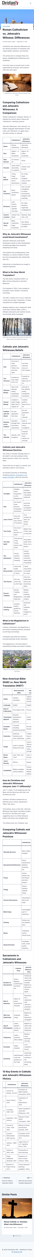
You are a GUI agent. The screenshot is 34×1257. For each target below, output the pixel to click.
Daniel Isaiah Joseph (9, 41)
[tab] (13, 1235)
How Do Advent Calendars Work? (7, 1180)
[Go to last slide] (4, 1216)
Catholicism (6, 26)
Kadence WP (18, 1252)
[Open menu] (30, 3)
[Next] (29, 1216)
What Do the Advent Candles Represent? (25, 1180)
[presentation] (17, 1208)
